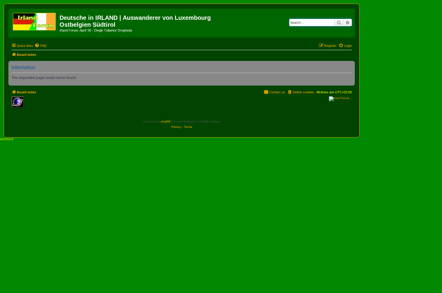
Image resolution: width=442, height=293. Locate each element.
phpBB (165, 121)
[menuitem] (41, 45)
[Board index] (35, 20)
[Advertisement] (70, 105)
